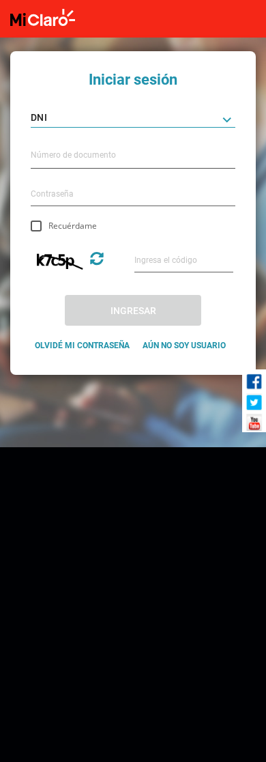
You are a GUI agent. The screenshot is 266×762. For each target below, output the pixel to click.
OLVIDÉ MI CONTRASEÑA (82, 345)
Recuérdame (72, 225)
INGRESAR (133, 310)
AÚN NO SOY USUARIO (184, 345)
